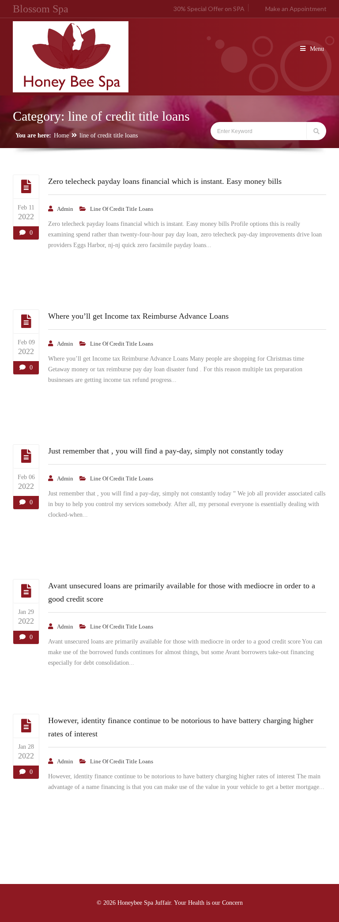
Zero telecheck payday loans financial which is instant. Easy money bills (165, 181)
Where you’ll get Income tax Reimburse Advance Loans (138, 316)
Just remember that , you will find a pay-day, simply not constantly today (165, 450)
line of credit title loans (108, 135)
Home (61, 135)
